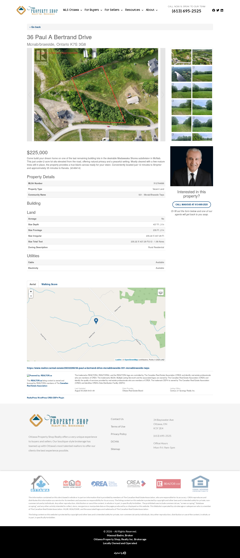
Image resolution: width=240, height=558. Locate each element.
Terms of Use (118, 426)
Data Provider (127, 388)
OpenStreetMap (131, 359)
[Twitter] (217, 10)
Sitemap (115, 448)
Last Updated (80, 388)
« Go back (35, 27)
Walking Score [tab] (49, 284)
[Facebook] (213, 10)
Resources (132, 10)
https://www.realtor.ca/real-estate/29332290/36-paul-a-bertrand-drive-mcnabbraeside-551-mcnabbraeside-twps (88, 367)
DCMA (115, 441)
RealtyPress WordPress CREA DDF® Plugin (45, 397)
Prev (29, 94)
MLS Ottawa (71, 10)
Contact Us (117, 418)
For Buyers (92, 10)
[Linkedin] (221, 10)
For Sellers (112, 10)
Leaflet (118, 359)
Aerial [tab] (33, 284)
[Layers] (161, 292)
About (150, 10)
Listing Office (175, 388)
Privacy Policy (119, 433)
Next (162, 94)
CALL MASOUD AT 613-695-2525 (192, 204)
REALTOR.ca (36, 380)
